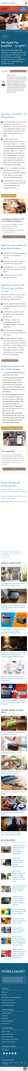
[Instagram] (12, 1053)
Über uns (4, 992)
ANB (22, 1062)
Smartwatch (5, 1024)
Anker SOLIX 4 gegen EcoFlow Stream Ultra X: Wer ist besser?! (19, 912)
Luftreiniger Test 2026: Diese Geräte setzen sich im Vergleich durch (12, 584)
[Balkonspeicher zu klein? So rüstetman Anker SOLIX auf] (6, 930)
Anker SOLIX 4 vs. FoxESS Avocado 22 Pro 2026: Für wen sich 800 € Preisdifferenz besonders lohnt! (13, 631)
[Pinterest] (10, 1053)
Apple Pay (9, 168)
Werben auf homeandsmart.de (11, 997)
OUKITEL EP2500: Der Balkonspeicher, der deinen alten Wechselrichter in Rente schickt (19, 850)
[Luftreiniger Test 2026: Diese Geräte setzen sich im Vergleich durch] (14, 574)
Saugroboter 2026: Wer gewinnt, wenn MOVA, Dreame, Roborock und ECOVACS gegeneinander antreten (13, 654)
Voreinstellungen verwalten (7, 1062)
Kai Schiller (13, 75)
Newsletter (5, 1050)
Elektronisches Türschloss (10, 1039)
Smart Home (16, 553)
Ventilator (5, 1016)
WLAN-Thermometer (8, 1042)
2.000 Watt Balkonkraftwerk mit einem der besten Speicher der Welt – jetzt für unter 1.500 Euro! (18, 876)
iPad (16, 295)
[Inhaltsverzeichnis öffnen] (25, 1068)
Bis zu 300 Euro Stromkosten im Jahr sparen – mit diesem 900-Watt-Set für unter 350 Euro (18, 954)
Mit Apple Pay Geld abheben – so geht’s (13, 491)
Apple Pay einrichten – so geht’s (11, 489)
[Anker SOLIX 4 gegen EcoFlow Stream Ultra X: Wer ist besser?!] (6, 911)
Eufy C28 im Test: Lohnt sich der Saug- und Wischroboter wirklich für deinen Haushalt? (13, 607)
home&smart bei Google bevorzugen (18, 71)
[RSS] (15, 1053)
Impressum (16, 1062)
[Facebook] (4, 1053)
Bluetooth (22, 408)
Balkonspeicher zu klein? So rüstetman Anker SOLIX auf (18, 930)
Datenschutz (5, 1064)
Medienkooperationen (9, 1003)
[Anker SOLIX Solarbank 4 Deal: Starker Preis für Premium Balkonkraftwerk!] (6, 862)
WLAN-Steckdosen (8, 1021)
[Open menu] (25, 3)
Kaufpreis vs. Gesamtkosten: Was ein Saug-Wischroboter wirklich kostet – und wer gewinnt (14, 678)
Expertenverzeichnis (8, 1000)
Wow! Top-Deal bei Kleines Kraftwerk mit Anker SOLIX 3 (19, 921)
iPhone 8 (17, 151)
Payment (5, 36)
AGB (25, 1062)
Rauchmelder (6, 1031)
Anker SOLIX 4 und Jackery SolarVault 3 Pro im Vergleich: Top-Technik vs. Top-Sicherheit (13, 702)
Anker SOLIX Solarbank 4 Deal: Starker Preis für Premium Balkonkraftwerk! (18, 862)
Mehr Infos (13, 237)
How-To (5, 556)
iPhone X (18, 144)
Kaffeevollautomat (7, 1034)
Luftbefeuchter (6, 1013)
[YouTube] (7, 1053)
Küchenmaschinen (7, 1037)
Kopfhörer (5, 1018)
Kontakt (4, 995)
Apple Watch (17, 267)
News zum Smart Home (19, 501)
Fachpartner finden (8, 1005)
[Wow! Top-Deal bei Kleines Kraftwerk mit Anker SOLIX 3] (6, 921)
